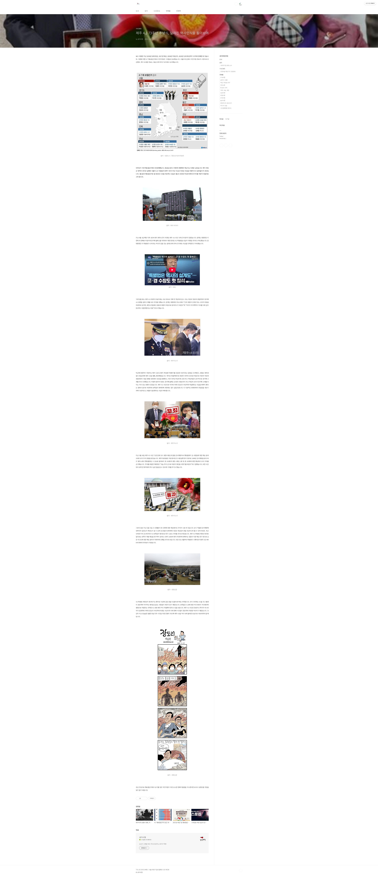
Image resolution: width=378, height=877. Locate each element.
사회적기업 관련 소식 (226, 65)
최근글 (221, 119)
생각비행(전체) (224, 56)
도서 (137, 11)
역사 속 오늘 (223, 106)
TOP (240, 870)
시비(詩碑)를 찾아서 (225, 108)
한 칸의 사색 (223, 88)
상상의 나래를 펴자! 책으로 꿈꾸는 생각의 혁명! (153, 844)
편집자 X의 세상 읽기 (226, 103)
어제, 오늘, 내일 (224, 90)
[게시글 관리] (145, 798)
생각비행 (142, 837)
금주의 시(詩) (224, 80)
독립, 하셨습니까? (225, 82)
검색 (236, 3)
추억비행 (222, 98)
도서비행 (222, 77)
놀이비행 (222, 100)
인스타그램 (226, 145)
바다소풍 (222, 85)
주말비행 (222, 95)
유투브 (230, 145)
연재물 (168, 11)
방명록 (178, 11)
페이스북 (221, 145)
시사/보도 (157, 11)
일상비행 (222, 93)
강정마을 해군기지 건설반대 (227, 71)
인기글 (227, 119)
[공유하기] (142, 798)
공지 (146, 11)
